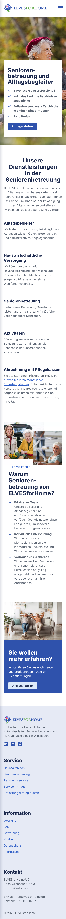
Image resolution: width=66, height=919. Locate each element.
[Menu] (60, 6)
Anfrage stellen (22, 126)
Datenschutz (12, 845)
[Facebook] (20, 744)
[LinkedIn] (6, 744)
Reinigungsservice (16, 780)
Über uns (10, 820)
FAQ (6, 827)
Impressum (11, 851)
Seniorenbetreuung (17, 774)
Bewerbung (11, 833)
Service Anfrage (14, 786)
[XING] (13, 744)
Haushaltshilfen (14, 768)
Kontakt (9, 839)
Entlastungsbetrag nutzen (21, 793)
